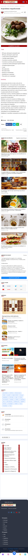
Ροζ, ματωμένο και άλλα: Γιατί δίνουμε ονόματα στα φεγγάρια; (20, 359)
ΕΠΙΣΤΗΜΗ (11, 397)
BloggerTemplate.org (14, 550)
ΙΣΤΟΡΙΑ (20, 397)
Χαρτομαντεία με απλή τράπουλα (10, 316)
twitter (21, 286)
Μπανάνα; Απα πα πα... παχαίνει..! (15, 331)
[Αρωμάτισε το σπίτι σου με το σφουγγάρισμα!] (4, 338)
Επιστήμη (5, 522)
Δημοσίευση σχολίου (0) (14, 277)
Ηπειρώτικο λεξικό (11, 326)
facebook (8, 286)
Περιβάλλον (5, 538)
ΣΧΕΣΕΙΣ (16, 403)
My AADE (6, 445)
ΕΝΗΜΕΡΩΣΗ (5, 397)
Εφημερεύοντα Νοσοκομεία (10, 469)
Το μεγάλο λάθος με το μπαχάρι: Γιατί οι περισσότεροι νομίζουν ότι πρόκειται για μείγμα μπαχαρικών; (13, 173)
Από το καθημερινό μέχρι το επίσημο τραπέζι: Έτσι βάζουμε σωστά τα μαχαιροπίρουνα (12, 228)
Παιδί (4, 534)
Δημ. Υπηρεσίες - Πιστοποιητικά (8, 448)
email (21, 289)
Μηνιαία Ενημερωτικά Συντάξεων (9, 455)
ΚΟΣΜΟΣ (17, 399)
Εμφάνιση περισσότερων (21, 138)
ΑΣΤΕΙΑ (4, 395)
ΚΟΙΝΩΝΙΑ (12, 399)
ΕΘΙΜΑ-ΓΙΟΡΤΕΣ (15, 395)
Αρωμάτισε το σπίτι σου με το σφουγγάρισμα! (14, 337)
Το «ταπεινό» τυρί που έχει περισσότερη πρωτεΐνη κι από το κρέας (13, 191)
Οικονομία (5, 520)
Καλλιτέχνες (5, 544)
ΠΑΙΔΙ (4, 401)
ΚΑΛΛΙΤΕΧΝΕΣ (5, 399)
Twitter (14, 124)
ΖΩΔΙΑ (16, 397)
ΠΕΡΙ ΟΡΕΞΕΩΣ (10, 6)
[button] (26, 2)
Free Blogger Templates (13, 548)
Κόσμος (5, 527)
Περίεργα (5, 529)
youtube (8, 289)
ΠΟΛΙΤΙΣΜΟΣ (10, 403)
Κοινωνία (5, 525)
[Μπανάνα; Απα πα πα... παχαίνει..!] (4, 332)
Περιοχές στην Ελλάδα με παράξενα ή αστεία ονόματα (15, 321)
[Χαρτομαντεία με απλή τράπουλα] (14, 305)
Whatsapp (17, 124)
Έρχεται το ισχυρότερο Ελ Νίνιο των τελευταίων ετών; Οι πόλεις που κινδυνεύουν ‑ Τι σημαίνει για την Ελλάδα (20, 377)
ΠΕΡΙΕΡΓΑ (23, 401)
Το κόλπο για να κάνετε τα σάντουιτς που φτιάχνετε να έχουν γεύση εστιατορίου (13, 246)
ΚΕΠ (5, 462)
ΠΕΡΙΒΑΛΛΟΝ (16, 401)
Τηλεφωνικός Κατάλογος (9, 458)
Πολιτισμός (5, 540)
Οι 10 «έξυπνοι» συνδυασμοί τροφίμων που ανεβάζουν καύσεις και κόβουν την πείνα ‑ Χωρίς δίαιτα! (13, 210)
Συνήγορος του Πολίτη (9, 466)
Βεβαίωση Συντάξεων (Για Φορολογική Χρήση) (10, 452)
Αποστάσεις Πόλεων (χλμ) (10, 460)
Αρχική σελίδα (3, 6)
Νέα (4, 524)
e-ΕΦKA (6, 464)
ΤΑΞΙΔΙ (20, 403)
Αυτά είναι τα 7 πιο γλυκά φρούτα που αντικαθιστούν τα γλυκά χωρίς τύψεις (13, 154)
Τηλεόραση (5, 542)
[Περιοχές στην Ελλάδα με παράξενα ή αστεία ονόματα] (4, 322)
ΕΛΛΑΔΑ (21, 395)
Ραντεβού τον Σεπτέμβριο (7, 358)
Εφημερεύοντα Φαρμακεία (10, 471)
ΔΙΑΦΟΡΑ (9, 395)
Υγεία (4, 536)
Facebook (10, 124)
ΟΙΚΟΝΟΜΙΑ (22, 399)
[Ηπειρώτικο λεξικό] (4, 327)
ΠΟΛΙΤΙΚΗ (4, 403)
